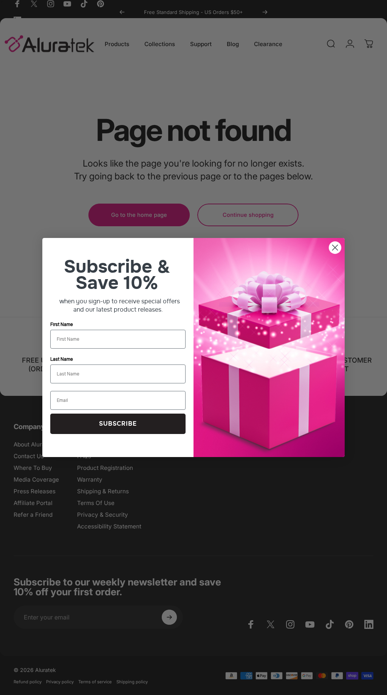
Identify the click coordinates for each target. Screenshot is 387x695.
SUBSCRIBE (118, 424)
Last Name (61, 359)
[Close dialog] (335, 247)
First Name (61, 324)
